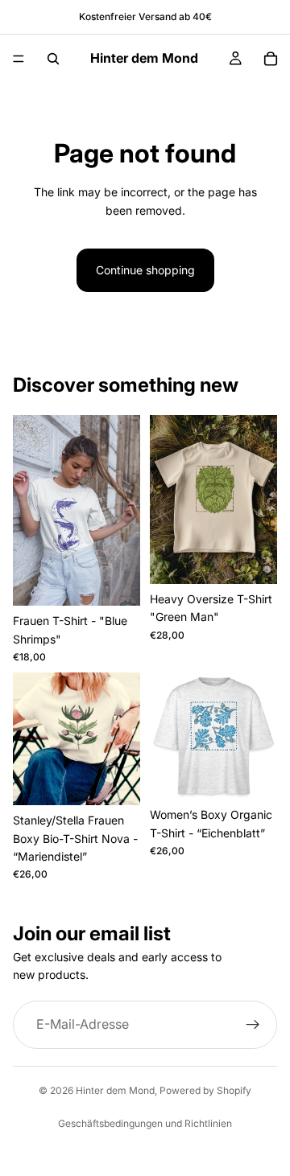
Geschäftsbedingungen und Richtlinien (145, 1123)
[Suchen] (53, 58)
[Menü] (18, 58)
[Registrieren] (253, 1025)
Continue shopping (145, 270)
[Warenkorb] (270, 58)
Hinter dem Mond (115, 1090)
